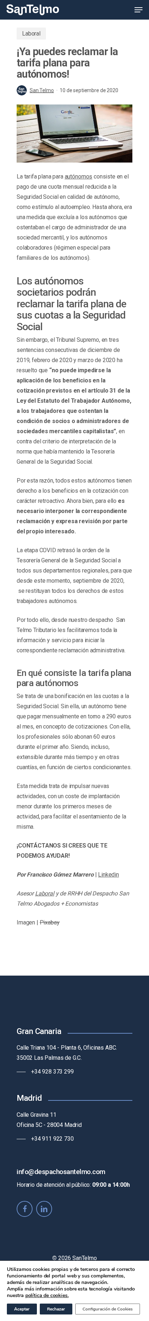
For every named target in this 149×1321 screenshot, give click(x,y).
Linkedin (108, 874)
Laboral (31, 33)
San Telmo (42, 90)
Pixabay (50, 922)
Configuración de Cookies (107, 1309)
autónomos (79, 176)
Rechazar (56, 1309)
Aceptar (22, 1309)
